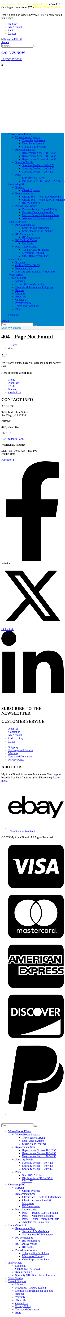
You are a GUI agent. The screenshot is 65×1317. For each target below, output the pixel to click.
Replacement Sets (25, 149)
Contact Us (21, 299)
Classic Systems (31, 190)
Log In (12, 33)
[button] (5, 42)
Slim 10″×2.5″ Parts (33, 177)
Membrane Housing (33, 252)
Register (12, 23)
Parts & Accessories (26, 205)
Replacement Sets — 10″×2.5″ (39, 152)
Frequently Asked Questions (30, 284)
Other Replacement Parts (35, 255)
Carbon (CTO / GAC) (27, 265)
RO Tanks (27, 243)
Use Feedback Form (12, 438)
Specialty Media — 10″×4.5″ (38, 168)
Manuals (20, 280)
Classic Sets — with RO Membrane (41, 196)
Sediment (20, 262)
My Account (15, 27)
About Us (20, 296)
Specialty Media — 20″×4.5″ (38, 171)
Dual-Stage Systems (33, 143)
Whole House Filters (19, 134)
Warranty (20, 293)
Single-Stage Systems (34, 146)
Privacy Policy (23, 302)
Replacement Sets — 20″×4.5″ (39, 159)
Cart (10, 30)
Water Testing (15, 274)
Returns (19, 290)
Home (11, 379)
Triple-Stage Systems (33, 140)
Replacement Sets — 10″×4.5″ (39, 155)
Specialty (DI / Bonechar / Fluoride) (35, 271)
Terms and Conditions (27, 305)
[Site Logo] (11, 39)
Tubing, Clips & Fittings (35, 249)
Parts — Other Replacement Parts (40, 215)
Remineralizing (23, 268)
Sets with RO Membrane (35, 227)
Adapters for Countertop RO (38, 218)
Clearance (13, 314)
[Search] (35, 46)
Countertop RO (16, 184)
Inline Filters (15, 259)
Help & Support (17, 277)
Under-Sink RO (17, 221)
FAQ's (11, 385)
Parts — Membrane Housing (38, 212)
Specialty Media (24, 162)
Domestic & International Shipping (34, 287)
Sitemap (12, 389)
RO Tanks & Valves (26, 240)
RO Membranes (31, 202)
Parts (18, 174)
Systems (19, 187)
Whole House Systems (27, 137)
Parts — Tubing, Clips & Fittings (40, 209)
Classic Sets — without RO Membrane (43, 199)
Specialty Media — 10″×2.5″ (38, 165)
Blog (18, 309)
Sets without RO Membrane (37, 230)
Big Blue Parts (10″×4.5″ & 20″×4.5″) (43, 180)
